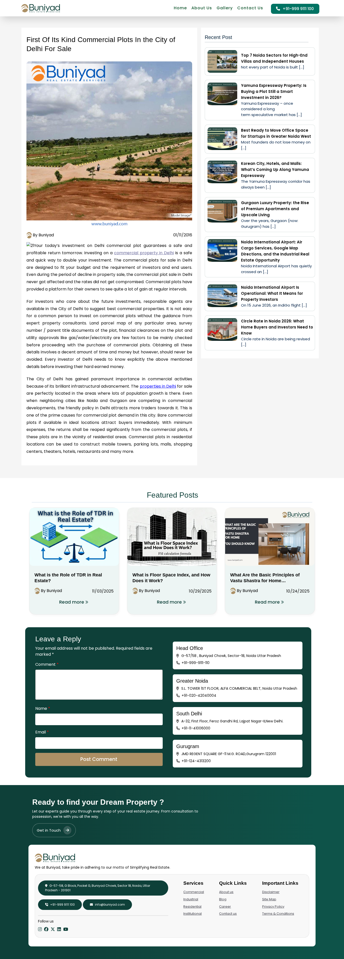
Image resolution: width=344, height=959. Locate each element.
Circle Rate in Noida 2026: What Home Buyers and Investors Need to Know (277, 327)
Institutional (192, 913)
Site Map (269, 899)
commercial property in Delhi (144, 253)
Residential (192, 906)
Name (42, 708)
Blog (222, 899)
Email (42, 732)
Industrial (190, 899)
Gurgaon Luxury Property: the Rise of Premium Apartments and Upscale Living (275, 208)
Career (225, 906)
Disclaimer (271, 892)
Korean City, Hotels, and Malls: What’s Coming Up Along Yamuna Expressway (275, 169)
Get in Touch (49, 830)
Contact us (228, 913)
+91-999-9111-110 (196, 662)
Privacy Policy (273, 906)
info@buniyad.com (109, 904)
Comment (47, 664)
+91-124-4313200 (196, 760)
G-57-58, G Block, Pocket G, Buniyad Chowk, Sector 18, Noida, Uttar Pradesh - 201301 (97, 887)
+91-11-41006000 (196, 728)
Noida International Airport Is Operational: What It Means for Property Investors (272, 293)
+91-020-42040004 (199, 695)
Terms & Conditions (278, 913)
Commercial (193, 892)
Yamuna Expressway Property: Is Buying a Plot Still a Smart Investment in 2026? (273, 91)
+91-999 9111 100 (298, 9)
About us (226, 892)
